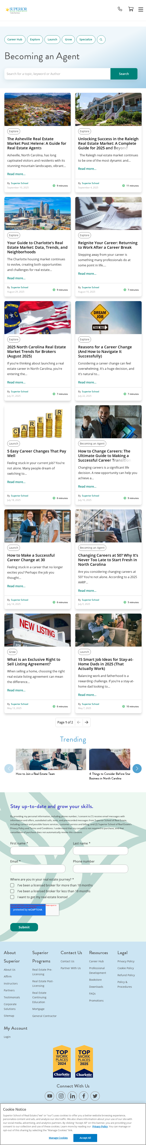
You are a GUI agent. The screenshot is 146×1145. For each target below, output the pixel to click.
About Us (9, 969)
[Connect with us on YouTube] (49, 1096)
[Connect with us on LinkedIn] (72, 1096)
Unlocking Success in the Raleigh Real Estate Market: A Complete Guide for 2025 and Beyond (108, 143)
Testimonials (12, 997)
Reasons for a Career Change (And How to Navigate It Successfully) (105, 351)
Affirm (8, 976)
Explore (35, 39)
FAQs (92, 993)
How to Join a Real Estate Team (35, 774)
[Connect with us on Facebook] (83, 1096)
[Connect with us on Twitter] (95, 1096)
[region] (73, 1124)
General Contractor (44, 1016)
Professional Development (97, 970)
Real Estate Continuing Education (39, 997)
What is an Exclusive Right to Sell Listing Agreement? (33, 661)
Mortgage (38, 1009)
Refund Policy (126, 975)
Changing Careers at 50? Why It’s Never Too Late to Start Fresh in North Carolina (108, 560)
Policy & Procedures (124, 984)
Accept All (85, 1137)
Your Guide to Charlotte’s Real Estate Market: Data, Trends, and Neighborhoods (37, 247)
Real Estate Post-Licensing (42, 983)
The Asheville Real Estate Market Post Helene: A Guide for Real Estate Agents (36, 143)
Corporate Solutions (10, 1006)
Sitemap (9, 1016)
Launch (52, 39)
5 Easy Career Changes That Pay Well (36, 453)
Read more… (16, 174)
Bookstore (95, 979)
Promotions (96, 1000)
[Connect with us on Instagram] (61, 1096)
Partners (9, 990)
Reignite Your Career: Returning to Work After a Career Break (107, 245)
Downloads (96, 986)
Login (7, 1037)
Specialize (85, 39)
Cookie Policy (125, 968)
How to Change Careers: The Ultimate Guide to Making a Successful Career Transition (104, 456)
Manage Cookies (58, 1137)
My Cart (131, 9)
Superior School (19, 183)
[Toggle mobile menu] (141, 9)
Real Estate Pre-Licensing (42, 972)
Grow (68, 39)
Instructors (11, 983)
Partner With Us (71, 968)
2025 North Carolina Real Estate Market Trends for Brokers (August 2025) (36, 351)
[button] (137, 768)
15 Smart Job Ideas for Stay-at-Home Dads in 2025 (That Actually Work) (105, 664)
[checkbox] (72, 891)
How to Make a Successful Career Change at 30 (31, 557)
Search (101, 39)
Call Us (120, 9)
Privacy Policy (125, 961)
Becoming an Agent (92, 443)
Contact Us (67, 961)
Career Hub (14, 39)
